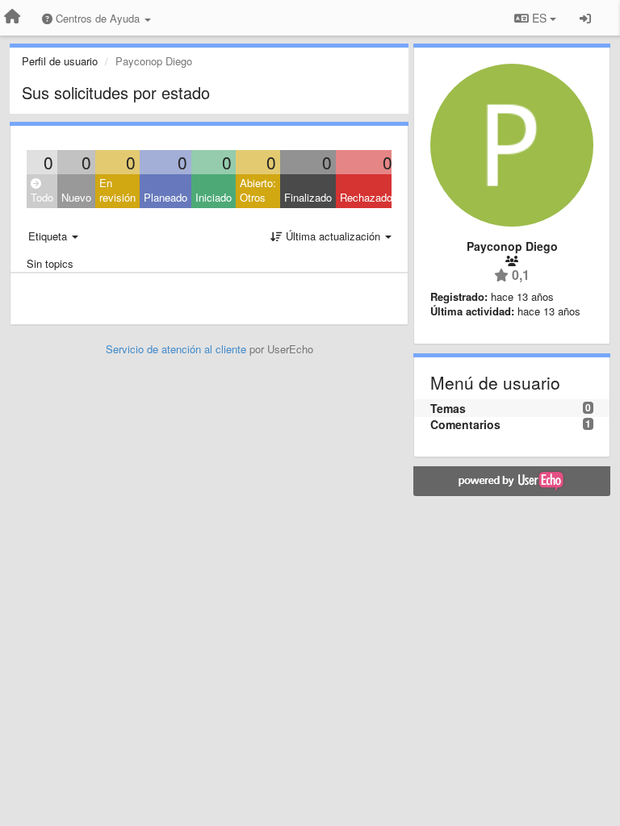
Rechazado (366, 197)
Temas (448, 408)
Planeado (165, 197)
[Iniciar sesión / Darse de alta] (585, 17)
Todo (42, 197)
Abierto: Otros (258, 190)
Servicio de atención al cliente (177, 349)
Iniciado (213, 197)
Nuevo (76, 197)
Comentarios (465, 424)
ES (539, 18)
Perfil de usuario (60, 61)
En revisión (117, 190)
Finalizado (308, 197)
